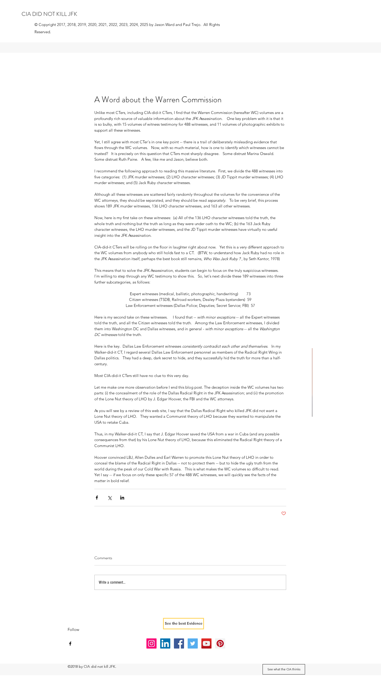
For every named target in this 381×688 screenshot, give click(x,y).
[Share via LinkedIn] (122, 497)
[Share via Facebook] (96, 497)
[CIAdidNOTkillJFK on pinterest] (220, 643)
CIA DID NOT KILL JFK (49, 14)
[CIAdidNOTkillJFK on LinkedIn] (165, 643)
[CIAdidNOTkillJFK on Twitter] (193, 643)
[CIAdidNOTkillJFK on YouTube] (206, 643)
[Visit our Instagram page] (151, 643)
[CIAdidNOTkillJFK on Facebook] (179, 643)
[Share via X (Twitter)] (109, 497)
